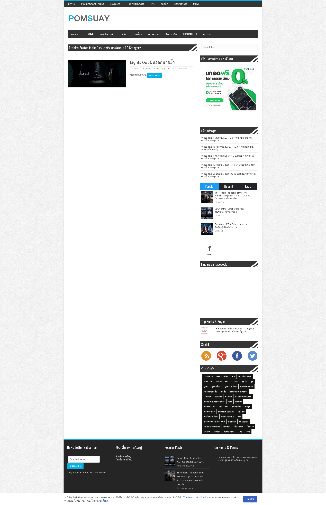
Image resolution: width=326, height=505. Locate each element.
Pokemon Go (190, 34)
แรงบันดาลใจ (180, 3)
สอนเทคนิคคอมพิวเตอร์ (92, 3)
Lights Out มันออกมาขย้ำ (152, 62)
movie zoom (222, 381)
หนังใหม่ (241, 411)
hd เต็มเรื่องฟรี (244, 376)
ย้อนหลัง (218, 396)
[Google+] (221, 360)
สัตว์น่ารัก (171, 34)
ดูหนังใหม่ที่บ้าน (246, 386)
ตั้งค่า (105, 500)
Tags (248, 186)
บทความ (71, 3)
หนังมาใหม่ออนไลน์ (226, 411)
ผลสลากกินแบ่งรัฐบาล (239, 391)
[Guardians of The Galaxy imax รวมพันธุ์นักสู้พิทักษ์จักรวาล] (207, 229)
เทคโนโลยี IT (116, 3)
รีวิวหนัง (228, 396)
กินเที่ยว (164, 3)
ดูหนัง (206, 386)
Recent (228, 186)
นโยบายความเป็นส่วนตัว (195, 497)
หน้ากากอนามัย (227, 416)
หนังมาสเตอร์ (209, 411)
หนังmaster (209, 406)
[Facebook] (237, 360)
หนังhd (238, 401)
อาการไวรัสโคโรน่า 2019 (214, 421)
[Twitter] (252, 360)
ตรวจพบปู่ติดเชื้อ (210, 391)
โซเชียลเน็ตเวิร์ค (136, 3)
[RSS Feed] (206, 360)
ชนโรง (244, 381)
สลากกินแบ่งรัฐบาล (243, 396)
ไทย (240, 431)
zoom (235, 381)
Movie (196, 3)
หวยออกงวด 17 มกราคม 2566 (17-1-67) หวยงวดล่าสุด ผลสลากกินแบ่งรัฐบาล (228, 166)
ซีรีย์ (124, 34)
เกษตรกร (232, 421)
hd (233, 376)
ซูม (252, 381)
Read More (154, 75)
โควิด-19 (250, 426)
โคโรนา (217, 431)
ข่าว (153, 3)
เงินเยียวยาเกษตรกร (212, 426)
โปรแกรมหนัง (229, 431)
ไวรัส (248, 431)
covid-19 (208, 376)
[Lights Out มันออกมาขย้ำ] (97, 73)
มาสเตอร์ (207, 396)
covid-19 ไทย (222, 376)
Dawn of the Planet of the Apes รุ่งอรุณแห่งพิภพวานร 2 (229, 210)
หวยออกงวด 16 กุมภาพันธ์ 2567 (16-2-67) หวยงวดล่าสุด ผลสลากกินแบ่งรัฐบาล (227, 148)
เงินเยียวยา (243, 421)
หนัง (230, 401)
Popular (210, 186)
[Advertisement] (196, 17)
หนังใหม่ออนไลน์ (211, 416)
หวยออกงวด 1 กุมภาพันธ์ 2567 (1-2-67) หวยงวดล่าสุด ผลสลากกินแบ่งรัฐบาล (227, 157)
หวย (239, 416)
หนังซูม (247, 406)
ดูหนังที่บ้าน (216, 386)
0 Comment (182, 69)
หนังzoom (224, 406)
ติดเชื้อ (223, 391)
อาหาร (207, 34)
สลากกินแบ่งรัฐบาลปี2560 (214, 401)
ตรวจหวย (153, 34)
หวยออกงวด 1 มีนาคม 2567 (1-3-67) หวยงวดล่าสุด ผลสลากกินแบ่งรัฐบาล (226, 139)
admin (136, 69)
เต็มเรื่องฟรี (238, 426)
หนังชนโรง (236, 406)
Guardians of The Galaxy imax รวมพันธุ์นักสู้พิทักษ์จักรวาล (231, 226)
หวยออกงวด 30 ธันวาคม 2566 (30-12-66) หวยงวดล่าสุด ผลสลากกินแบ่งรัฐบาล (228, 175)
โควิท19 (207, 431)
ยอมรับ (250, 499)
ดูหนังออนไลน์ (231, 386)
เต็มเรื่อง (226, 426)
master (208, 381)
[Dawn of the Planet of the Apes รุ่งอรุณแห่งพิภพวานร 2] (207, 213)
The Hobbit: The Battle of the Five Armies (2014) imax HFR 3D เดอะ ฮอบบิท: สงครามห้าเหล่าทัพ (232, 195)
